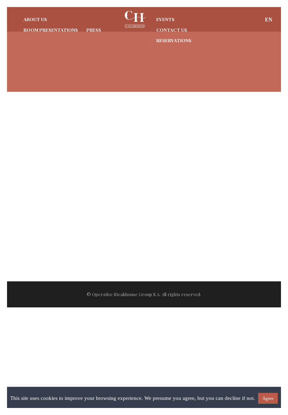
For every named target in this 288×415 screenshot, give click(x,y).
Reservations (173, 40)
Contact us (171, 30)
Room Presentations (51, 30)
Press (93, 30)
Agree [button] (268, 398)
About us (35, 19)
